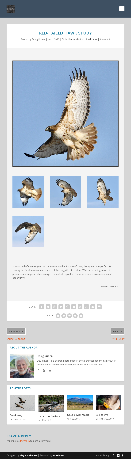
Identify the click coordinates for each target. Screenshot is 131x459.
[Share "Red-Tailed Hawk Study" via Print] (99, 307)
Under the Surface (49, 416)
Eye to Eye (102, 414)
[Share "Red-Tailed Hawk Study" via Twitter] (48, 307)
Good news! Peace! (78, 414)
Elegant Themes (28, 455)
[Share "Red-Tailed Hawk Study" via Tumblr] (61, 307)
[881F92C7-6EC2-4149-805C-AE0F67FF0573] (65, 206)
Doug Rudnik (38, 39)
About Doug (102, 455)
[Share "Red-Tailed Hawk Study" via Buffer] (80, 307)
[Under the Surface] (51, 403)
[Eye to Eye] (108, 402)
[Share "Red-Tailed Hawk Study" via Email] (93, 307)
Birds (64, 39)
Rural (88, 39)
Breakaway (16, 415)
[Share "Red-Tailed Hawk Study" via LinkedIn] (73, 307)
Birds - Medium (76, 39)
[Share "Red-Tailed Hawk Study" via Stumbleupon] (86, 307)
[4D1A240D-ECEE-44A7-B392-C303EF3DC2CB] (28, 246)
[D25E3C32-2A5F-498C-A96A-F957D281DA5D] (28, 206)
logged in (25, 440)
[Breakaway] (22, 403)
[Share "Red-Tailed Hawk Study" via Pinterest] (67, 307)
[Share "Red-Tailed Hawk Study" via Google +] (54, 307)
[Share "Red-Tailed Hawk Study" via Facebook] (42, 307)
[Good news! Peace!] (80, 402)
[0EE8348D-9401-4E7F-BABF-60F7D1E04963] (103, 206)
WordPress (58, 455)
